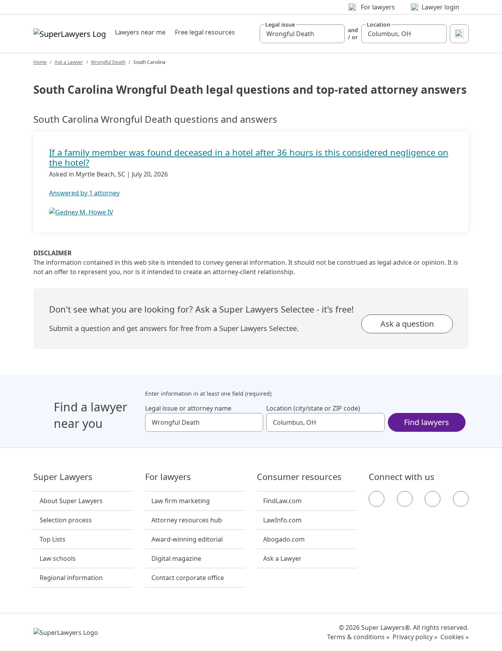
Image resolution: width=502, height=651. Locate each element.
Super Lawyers (63, 476)
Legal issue (280, 24)
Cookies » (454, 637)
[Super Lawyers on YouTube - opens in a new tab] (432, 499)
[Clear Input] (335, 33)
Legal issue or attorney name (188, 408)
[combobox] (302, 33)
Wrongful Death (108, 62)
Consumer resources (299, 476)
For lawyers (168, 476)
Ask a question (407, 323)
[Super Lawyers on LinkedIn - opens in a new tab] (461, 499)
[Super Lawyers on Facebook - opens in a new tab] (376, 499)
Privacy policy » (415, 637)
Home (40, 62)
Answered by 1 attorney (84, 193)
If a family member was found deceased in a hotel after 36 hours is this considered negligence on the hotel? (248, 157)
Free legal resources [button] (205, 32)
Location (378, 24)
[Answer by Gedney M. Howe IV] (81, 212)
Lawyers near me (140, 32)
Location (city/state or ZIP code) (313, 408)
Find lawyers (426, 422)
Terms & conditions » (358, 637)
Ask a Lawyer (69, 62)
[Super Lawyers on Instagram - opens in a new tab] (405, 499)
